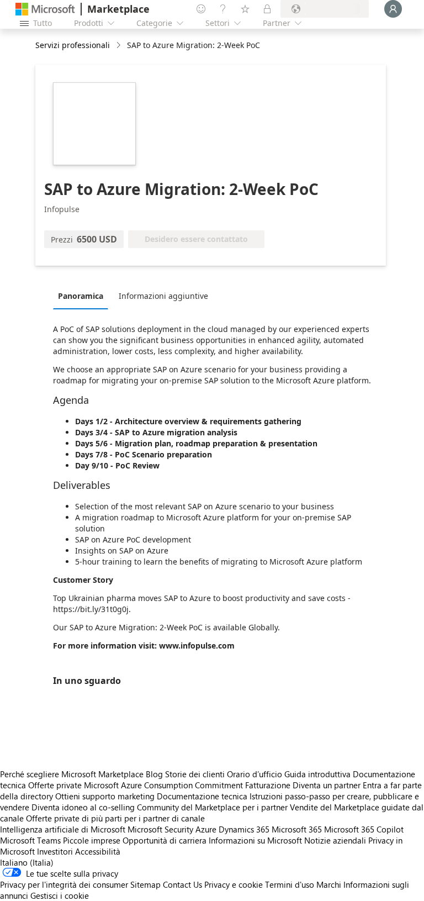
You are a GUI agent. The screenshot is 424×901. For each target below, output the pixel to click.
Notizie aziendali (335, 840)
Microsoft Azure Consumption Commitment (164, 785)
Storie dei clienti (195, 773)
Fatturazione (267, 785)
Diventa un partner (327, 785)
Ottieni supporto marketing (105, 796)
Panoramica (80, 296)
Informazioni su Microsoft (255, 840)
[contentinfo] (119, 45)
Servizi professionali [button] (72, 45)
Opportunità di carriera (164, 840)
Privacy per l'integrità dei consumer (64, 884)
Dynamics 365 (244, 829)
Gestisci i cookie (59, 895)
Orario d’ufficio (254, 773)
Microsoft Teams (30, 840)
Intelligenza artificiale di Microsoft (62, 829)
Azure (205, 829)
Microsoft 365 (297, 829)
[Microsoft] (45, 9)
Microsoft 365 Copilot (364, 829)
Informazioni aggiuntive (163, 296)
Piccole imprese (91, 840)
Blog (154, 773)
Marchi (328, 884)
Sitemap (145, 884)
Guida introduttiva (317, 773)
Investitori (55, 851)
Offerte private (55, 785)
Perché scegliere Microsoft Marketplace (72, 773)
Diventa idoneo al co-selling (83, 807)
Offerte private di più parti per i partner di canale (115, 818)
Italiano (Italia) (27, 862)
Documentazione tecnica (202, 796)
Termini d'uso (289, 884)
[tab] (83, 295)
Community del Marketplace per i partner (212, 807)
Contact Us (182, 884)
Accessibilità (97, 851)
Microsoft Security (160, 829)
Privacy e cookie (233, 884)
